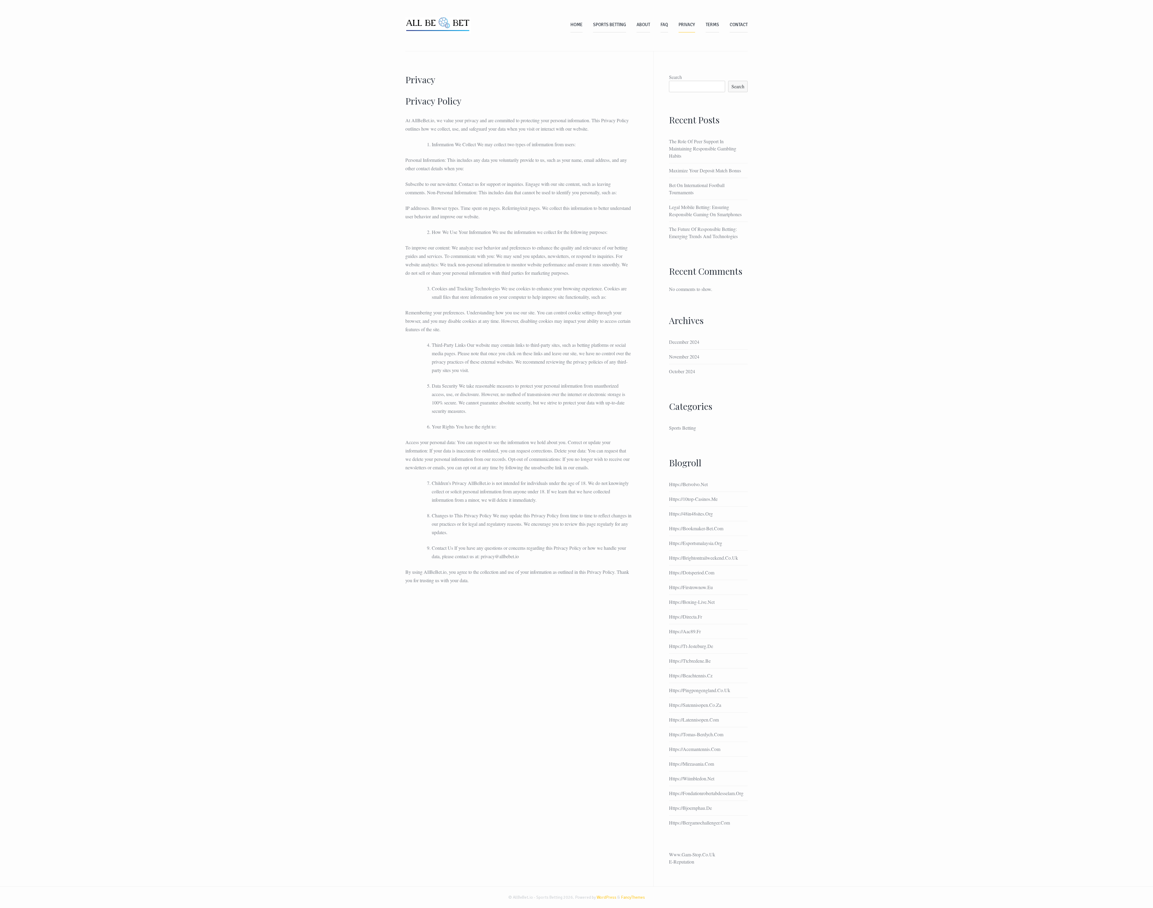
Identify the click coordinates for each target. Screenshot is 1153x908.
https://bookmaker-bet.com (696, 528)
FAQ (664, 24)
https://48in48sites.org (691, 513)
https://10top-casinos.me (693, 499)
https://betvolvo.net (688, 484)
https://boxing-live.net (692, 602)
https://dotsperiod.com (691, 572)
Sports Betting (609, 24)
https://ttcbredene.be (690, 661)
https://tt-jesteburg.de (691, 646)
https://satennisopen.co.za (695, 705)
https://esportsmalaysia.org (695, 543)
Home (576, 24)
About (643, 24)
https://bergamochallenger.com (699, 822)
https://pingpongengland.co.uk (699, 690)
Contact (739, 24)
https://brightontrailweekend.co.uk (703, 558)
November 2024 (684, 356)
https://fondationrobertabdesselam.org (706, 793)
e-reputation (681, 861)
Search (675, 77)
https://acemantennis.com (694, 749)
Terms (712, 24)
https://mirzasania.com (691, 764)
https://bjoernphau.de (690, 808)
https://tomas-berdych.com (696, 734)
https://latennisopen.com (694, 719)
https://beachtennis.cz (691, 675)
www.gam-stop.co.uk (692, 854)
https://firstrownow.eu (691, 587)
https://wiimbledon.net (691, 778)
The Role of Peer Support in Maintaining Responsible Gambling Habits (702, 148)
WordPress (606, 897)
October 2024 (682, 371)
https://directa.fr (685, 616)
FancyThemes (633, 897)
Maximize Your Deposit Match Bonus (705, 170)
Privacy (687, 24)
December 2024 (684, 342)
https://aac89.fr (685, 631)
